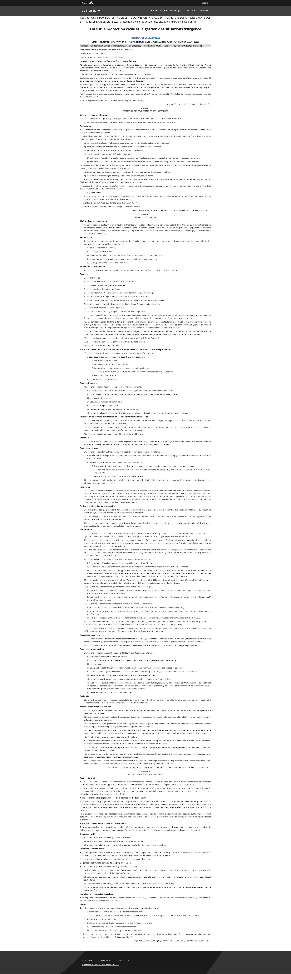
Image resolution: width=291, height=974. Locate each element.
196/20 (103, 53)
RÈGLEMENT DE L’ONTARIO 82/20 (145, 38)
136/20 (107, 57)
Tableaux (203, 10)
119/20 (101, 57)
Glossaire (190, 10)
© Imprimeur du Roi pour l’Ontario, (100, 964)
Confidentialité (104, 960)
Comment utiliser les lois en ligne (165, 10)
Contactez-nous (122, 960)
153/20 (114, 57)
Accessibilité (87, 960)
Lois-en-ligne (91, 10)
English (205, 3)
